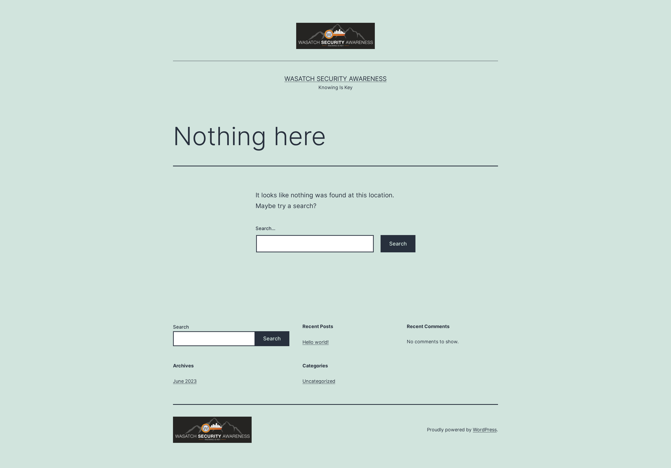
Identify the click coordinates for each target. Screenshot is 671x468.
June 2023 (185, 381)
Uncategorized (318, 381)
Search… (265, 228)
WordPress (485, 429)
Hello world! (315, 342)
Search (181, 327)
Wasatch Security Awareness (335, 79)
